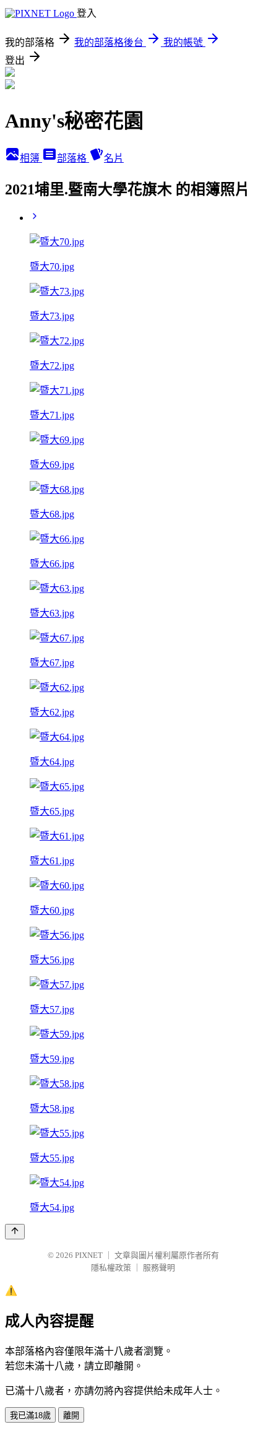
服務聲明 (159, 1267)
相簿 (31, 158)
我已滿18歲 (30, 1415)
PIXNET (89, 1255)
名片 (114, 158)
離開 (71, 1415)
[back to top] (15, 1231)
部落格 (73, 158)
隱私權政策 (111, 1267)
